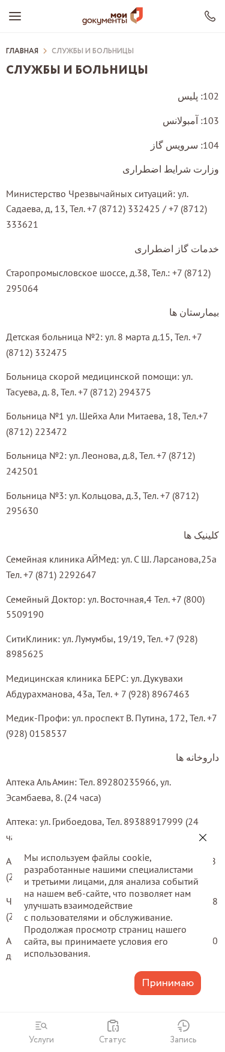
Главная (22, 51)
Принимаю (168, 983)
